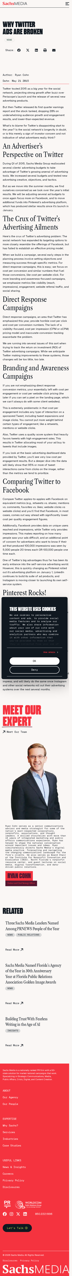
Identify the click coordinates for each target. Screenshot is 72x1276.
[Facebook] (5, 1214)
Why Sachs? (10, 1125)
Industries (10, 1138)
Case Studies (12, 1145)
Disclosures (11, 1187)
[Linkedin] (25, 1214)
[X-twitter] (18, 1214)
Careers (8, 1173)
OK (34, 660)
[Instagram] (11, 1214)
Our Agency (10, 1097)
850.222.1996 (43, 1213)
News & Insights (14, 1167)
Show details (49, 652)
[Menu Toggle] (67, 3)
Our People (10, 1103)
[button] (19, 50)
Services (9, 1132)
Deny (34, 669)
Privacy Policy (13, 1180)
